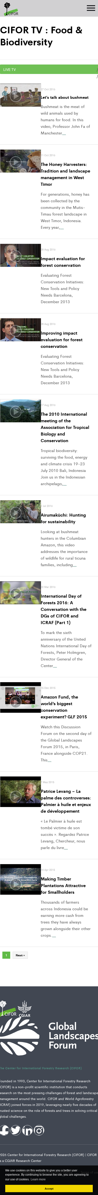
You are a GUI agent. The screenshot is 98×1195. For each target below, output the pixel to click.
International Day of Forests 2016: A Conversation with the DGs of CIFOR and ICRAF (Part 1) (63, 609)
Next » (20, 955)
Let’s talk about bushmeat (64, 97)
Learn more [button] (38, 1179)
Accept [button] (49, 1188)
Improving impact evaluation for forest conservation (62, 339)
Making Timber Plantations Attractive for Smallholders (63, 885)
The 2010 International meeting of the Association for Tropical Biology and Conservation (65, 427)
